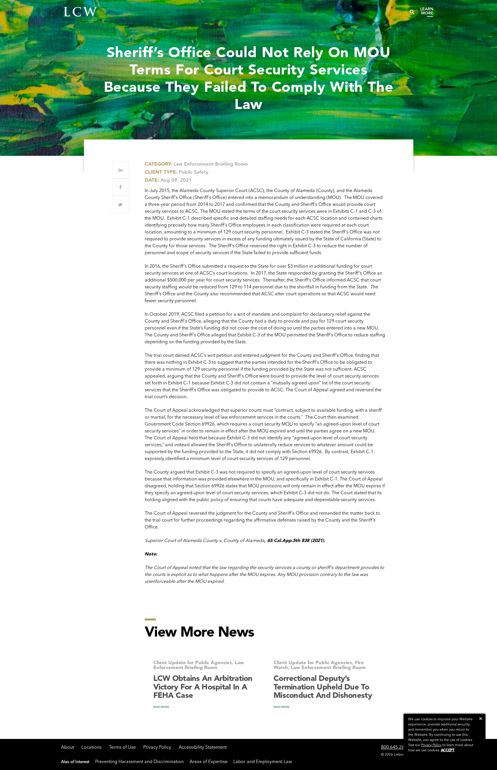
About (67, 747)
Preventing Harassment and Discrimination (139, 761)
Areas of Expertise (209, 761)
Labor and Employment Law (262, 761)
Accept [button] (447, 750)
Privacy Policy (157, 747)
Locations (91, 747)
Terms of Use (122, 747)
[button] (480, 718)
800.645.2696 (395, 747)
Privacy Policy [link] (431, 745)
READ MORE (161, 706)
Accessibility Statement (203, 747)
